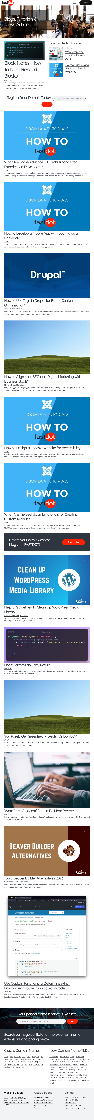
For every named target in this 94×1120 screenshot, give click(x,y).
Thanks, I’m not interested (47, 597)
